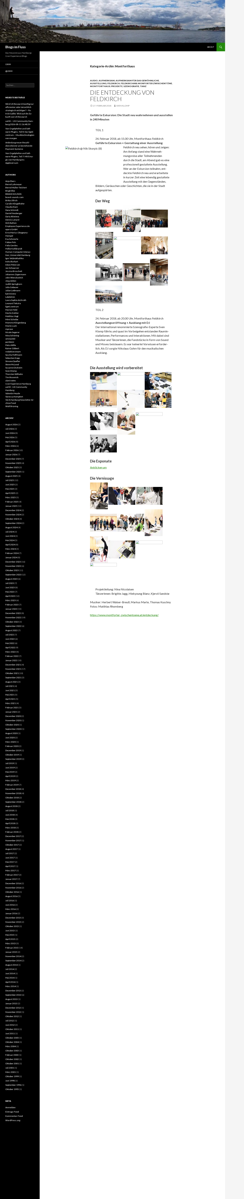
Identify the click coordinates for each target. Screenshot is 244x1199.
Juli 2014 (9, 969)
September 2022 (13, 626)
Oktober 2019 (12, 754)
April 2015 (10, 939)
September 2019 (13, 759)
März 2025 (10, 497)
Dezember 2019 (13, 750)
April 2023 (10, 596)
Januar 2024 (11, 557)
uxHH (8, 64)
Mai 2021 (9, 694)
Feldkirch (113, 83)
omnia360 (10, 338)
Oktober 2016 (12, 892)
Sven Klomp (123, 105)
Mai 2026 (9, 437)
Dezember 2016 (13, 883)
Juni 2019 (10, 767)
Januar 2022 (11, 660)
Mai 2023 (9, 591)
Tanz (143, 86)
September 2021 (13, 677)
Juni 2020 (10, 737)
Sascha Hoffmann (13, 354)
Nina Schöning (12, 335)
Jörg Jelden (10, 280)
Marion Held (11, 309)
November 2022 (13, 617)
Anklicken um (98, 467)
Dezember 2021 (13, 664)
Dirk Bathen (11, 223)
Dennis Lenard (12, 219)
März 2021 (10, 703)
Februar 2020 (11, 746)
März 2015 (10, 943)
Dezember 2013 (13, 990)
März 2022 (10, 651)
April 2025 (10, 493)
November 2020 (13, 720)
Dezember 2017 (13, 836)
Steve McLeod (12, 364)
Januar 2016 (11, 913)
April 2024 (10, 544)
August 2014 (11, 964)
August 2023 (11, 579)
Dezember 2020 (13, 716)
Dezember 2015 (13, 917)
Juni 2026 (10, 433)
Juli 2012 (9, 1020)
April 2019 (10, 776)
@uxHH (9, 71)
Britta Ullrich (11, 200)
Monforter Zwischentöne (155, 83)
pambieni (9, 342)
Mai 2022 (9, 643)
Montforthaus (100, 86)
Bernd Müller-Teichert (16, 187)
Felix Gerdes (11, 245)
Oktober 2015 (12, 926)
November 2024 (13, 514)
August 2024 (11, 527)
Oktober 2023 (12, 570)
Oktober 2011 (12, 1029)
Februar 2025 (11, 501)
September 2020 (13, 729)
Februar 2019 (11, 784)
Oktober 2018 (12, 797)
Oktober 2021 (12, 673)
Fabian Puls (10, 242)
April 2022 (10, 647)
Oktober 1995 (12, 1089)
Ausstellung (98, 83)
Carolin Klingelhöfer (15, 203)
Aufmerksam (107, 80)
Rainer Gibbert (12, 348)
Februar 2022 (11, 656)
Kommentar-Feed (14, 1116)
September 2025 (13, 471)
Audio (94, 80)
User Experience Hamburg (18, 383)
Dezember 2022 (13, 613)
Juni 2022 (10, 639)
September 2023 (13, 574)
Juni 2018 (10, 814)
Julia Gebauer (11, 287)
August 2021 (11, 681)
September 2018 (13, 802)
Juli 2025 (9, 480)
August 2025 (11, 476)
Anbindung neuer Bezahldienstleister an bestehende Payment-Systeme (18, 145)
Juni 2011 (10, 1033)
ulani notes (10, 380)
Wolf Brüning (11, 406)
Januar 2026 (11, 454)
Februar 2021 (11, 707)
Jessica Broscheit (13, 271)
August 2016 (11, 896)
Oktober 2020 (12, 724)
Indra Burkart (11, 261)
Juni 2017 (10, 857)
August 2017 (11, 849)
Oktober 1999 (12, 1076)
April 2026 (10, 441)
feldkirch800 (129, 83)
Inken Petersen (12, 264)
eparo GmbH (11, 229)
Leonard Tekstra (13, 303)
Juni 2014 (10, 973)
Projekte (117, 86)
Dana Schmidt (11, 210)
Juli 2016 (9, 900)
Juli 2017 (9, 853)
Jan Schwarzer (12, 268)
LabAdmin (10, 297)
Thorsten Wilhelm (14, 374)
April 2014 (10, 982)
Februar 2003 (11, 1055)
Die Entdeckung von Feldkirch (122, 95)
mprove (9, 329)
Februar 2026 (11, 450)
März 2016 (10, 909)
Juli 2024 (9, 531)
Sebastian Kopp (12, 358)
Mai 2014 (9, 977)
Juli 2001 (9, 1067)
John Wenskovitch (14, 277)
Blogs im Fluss (15, 47)
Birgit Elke (10, 190)
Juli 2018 (9, 810)
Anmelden (10, 1107)
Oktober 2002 (12, 1059)
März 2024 (10, 549)
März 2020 (10, 741)
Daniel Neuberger (13, 213)
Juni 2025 (10, 484)
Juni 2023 (10, 587)
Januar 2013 (11, 1003)
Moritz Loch (11, 325)
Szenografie (131, 86)
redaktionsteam (13, 351)
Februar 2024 (11, 553)
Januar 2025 (11, 506)
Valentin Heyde (12, 393)
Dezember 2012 (13, 1007)
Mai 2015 (9, 934)
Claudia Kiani (11, 206)
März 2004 (10, 1046)
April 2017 (10, 866)
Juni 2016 (10, 904)
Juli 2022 (9, 634)
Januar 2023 (11, 609)
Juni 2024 (10, 536)
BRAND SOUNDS (13, 194)
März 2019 (10, 780)
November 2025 (13, 463)
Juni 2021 (10, 690)
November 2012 (13, 1012)
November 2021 (13, 669)
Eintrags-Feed (12, 1111)
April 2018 (10, 823)
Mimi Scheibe (11, 319)
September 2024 (13, 523)
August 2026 (11, 424)
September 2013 (13, 995)
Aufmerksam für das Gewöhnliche (137, 80)
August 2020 (11, 733)
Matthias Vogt (11, 316)
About (210, 47)
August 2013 (11, 999)
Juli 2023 (9, 583)
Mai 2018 (9, 819)
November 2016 (13, 887)
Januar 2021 (11, 711)
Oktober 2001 (12, 1063)
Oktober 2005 (12, 1037)
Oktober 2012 (12, 1016)
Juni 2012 (10, 1025)
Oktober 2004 (12, 1042)
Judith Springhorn (13, 284)
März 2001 (10, 1072)
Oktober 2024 (12, 518)
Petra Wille (10, 345)
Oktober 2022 (12, 621)
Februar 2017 (11, 874)
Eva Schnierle (11, 239)
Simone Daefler (12, 361)
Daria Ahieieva (12, 216)
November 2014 (13, 956)
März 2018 (10, 827)
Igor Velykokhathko (14, 258)
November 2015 (13, 922)
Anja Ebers (10, 181)
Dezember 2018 (13, 789)
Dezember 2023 (13, 561)
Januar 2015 (11, 952)
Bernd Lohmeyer (13, 184)
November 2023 (13, 566)
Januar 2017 (11, 879)
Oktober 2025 (12, 467)
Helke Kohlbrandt (13, 248)
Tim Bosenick (11, 377)
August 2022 (11, 630)
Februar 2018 (11, 832)
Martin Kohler (12, 313)
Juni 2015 (10, 930)
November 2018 (13, 793)
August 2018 (11, 806)
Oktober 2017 (12, 844)
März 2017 (10, 870)
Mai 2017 (9, 862)
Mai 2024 (9, 540)
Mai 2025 (9, 488)
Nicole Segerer (12, 332)
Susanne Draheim (13, 367)
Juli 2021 (9, 686)
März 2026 (10, 446)
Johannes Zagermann (15, 274)
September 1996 (13, 1085)
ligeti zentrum (12, 306)
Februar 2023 (11, 604)
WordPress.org (12, 1120)
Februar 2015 (11, 947)
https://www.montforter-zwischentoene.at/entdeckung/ (124, 615)
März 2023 (10, 600)
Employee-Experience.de (17, 226)
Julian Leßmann (12, 290)
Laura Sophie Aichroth (15, 300)
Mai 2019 (9, 772)
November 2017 (13, 840)
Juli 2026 (9, 428)
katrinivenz (10, 293)
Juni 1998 (10, 1080)
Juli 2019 (9, 763)
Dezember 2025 (13, 458)
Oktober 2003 (12, 1050)
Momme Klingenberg (15, 322)
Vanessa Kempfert (14, 396)
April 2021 (10, 699)
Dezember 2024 (13, 510)
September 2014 (13, 960)
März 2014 (10, 986)
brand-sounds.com (14, 197)
